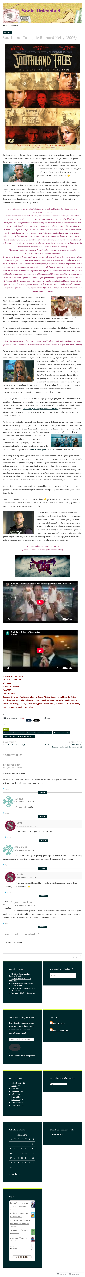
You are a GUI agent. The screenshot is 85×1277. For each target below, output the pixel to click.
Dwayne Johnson (45, 733)
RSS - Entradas (59, 1023)
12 (18, 1153)
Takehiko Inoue (14, 1240)
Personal (15, 1097)
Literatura (15, 1092)
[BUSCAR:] (63, 975)
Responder (42, 792)
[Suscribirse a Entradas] (51, 1023)
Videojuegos (16, 1106)
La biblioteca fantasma (19, 1230)
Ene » (17, 1174)
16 (33, 1153)
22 (29, 1158)
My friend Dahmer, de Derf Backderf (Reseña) (19, 975)
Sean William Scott (27, 736)
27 (22, 1163)
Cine (6, 729)
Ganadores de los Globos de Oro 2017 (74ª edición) (21, 985)
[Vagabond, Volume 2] (33, 1242)
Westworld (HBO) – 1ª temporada (23, 993)
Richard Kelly (10, 736)
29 (29, 1163)
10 (11, 1153)
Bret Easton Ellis (14, 1248)
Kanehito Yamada (15, 1209)
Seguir (15, 1047)
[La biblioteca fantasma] (33, 1234)
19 (18, 1158)
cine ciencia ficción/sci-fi (15, 733)
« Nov (11, 1174)
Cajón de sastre (17, 1083)
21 (26, 1158)
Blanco (13, 1246)
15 (29, 1153)
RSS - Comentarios (61, 1030)
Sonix (19, 823)
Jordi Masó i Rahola (15, 1233)
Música (14, 1094)
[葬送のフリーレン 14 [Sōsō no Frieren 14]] (33, 1207)
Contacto (14, 25)
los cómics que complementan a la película (40, 409)
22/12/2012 (7, 32)
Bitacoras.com (11, 764)
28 (26, 1163)
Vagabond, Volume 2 (18, 1238)
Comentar (75, 957)
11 (14, 1153)
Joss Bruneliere (23, 902)
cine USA (32, 733)
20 (22, 1158)
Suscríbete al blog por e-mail (22, 1017)
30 (33, 1163)
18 (14, 1158)
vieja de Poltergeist (38, 449)
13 (22, 1153)
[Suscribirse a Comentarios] (51, 1030)
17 (11, 1158)
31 (11, 1167)
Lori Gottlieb (13, 1226)
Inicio (5, 25)
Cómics (14, 1086)
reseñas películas (62, 733)
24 (11, 1163)
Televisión (15, 1103)
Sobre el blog (16, 1100)
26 (18, 1163)
